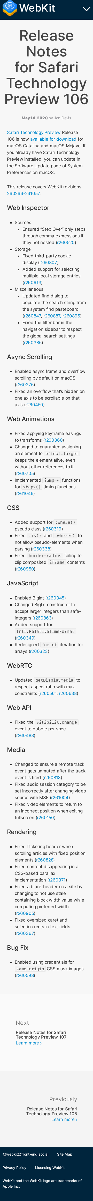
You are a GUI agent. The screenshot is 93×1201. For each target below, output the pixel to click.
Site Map (64, 1154)
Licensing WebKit (50, 1167)
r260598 (25, 975)
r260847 (32, 315)
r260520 (66, 242)
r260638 (68, 693)
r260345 (56, 597)
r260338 (41, 548)
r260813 (52, 777)
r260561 (48, 693)
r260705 (25, 473)
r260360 (54, 440)
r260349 (25, 638)
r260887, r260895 (61, 315)
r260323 (39, 651)
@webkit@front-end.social (25, 1154)
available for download (53, 139)
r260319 (52, 528)
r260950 (25, 569)
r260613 (32, 282)
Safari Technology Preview (34, 132)
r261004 (59, 797)
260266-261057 (23, 193)
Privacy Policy (14, 1167)
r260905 (25, 913)
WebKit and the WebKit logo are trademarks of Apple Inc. (42, 1183)
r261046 (25, 493)
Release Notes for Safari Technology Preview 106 (46, 67)
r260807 (48, 262)
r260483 (25, 735)
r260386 (33, 342)
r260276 (25, 384)
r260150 (45, 817)
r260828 (44, 860)
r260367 (25, 933)
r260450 (34, 404)
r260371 (57, 880)
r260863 (43, 618)
